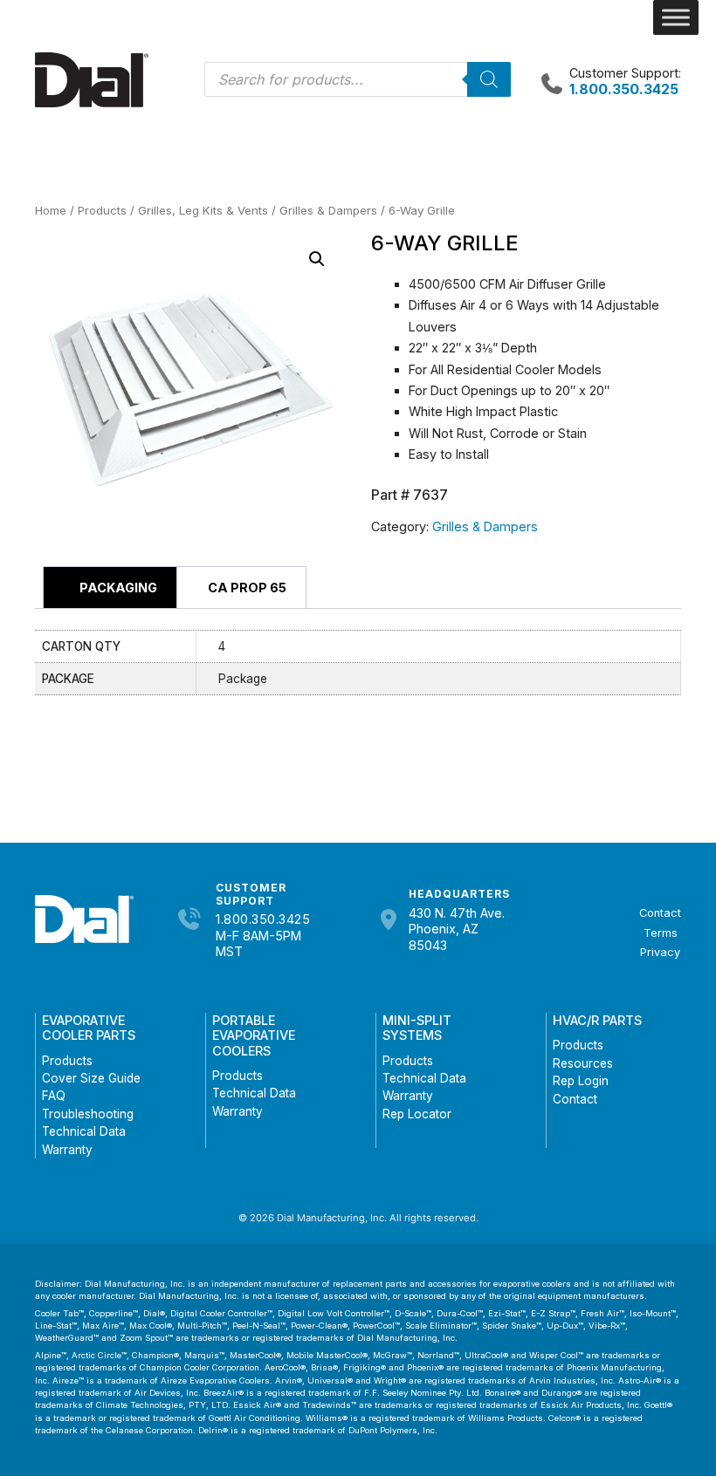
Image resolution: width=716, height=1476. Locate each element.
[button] (317, 259)
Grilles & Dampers (328, 210)
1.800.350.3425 (263, 919)
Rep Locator (416, 1114)
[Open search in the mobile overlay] (357, 79)
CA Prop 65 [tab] (245, 587)
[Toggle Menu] (676, 17)
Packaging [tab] (117, 587)
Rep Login (581, 1081)
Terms (661, 933)
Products (102, 210)
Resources (583, 1063)
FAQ (53, 1096)
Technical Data (84, 1131)
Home (50, 210)
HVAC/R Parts (597, 1020)
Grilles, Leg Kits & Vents (203, 210)
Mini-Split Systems (416, 1027)
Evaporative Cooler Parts (88, 1027)
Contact (660, 912)
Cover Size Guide (91, 1078)
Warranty (67, 1150)
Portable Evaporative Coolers (253, 1035)
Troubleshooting (88, 1114)
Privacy (660, 952)
